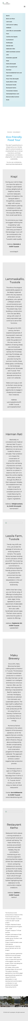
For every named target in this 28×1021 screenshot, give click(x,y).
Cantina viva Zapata (11, 36)
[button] (24, 6)
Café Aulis (9, 21)
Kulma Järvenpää (11, 63)
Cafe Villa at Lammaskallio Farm (13, 32)
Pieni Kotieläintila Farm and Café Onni (14, 74)
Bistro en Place (10, 18)
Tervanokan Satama (12, 90)
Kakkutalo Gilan (10, 48)
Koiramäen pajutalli (11, 57)
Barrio (8, 15)
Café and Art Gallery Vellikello (12, 26)
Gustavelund (9, 39)
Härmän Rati (9, 45)
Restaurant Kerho (11, 87)
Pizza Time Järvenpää (12, 78)
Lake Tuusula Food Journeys (11, 68)
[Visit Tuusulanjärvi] (6, 6)
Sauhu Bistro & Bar (11, 81)
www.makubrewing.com (14, 797)
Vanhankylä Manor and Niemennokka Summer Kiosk (12, 96)
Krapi (7, 60)
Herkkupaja (9, 42)
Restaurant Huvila (11, 84)
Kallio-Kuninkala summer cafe (13, 53)
